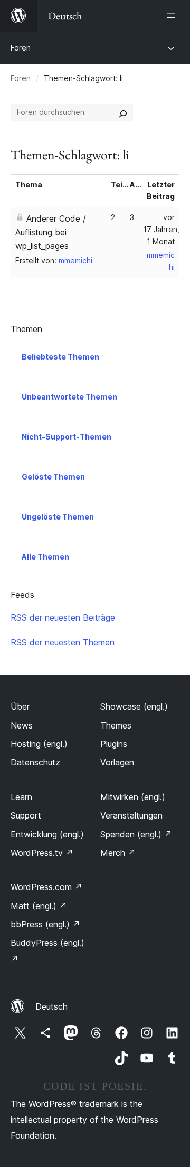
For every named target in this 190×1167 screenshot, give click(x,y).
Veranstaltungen (131, 815)
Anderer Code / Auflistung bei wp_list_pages (50, 232)
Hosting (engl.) (39, 744)
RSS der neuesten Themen (63, 642)
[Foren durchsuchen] (123, 112)
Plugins (113, 744)
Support (26, 815)
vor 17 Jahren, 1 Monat (161, 229)
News (22, 725)
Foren (21, 47)
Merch (118, 852)
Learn (21, 797)
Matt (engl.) (39, 906)
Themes (115, 725)
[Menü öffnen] (173, 16)
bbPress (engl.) (45, 924)
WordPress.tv (42, 852)
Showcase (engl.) (134, 706)
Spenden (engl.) (136, 834)
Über (20, 706)
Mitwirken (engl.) (132, 797)
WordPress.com (46, 887)
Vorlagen (117, 762)
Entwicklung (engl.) (47, 834)
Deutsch (51, 1006)
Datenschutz (35, 762)
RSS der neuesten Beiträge (63, 617)
